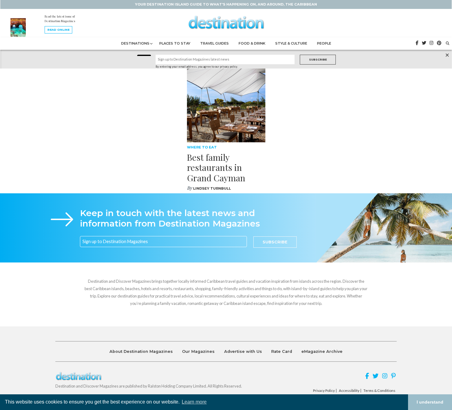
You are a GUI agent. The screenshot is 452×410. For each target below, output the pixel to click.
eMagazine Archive (322, 351)
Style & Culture (291, 43)
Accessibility (349, 390)
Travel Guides (214, 43)
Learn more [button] (194, 401)
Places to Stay (174, 43)
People (324, 43)
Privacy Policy (324, 390)
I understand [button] (430, 402)
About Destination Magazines (141, 351)
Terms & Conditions (379, 390)
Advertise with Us (243, 351)
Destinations (135, 43)
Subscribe (318, 59)
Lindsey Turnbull (212, 188)
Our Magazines (198, 351)
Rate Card (281, 351)
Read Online (58, 29)
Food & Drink (252, 43)
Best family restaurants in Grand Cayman (216, 167)
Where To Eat (202, 147)
